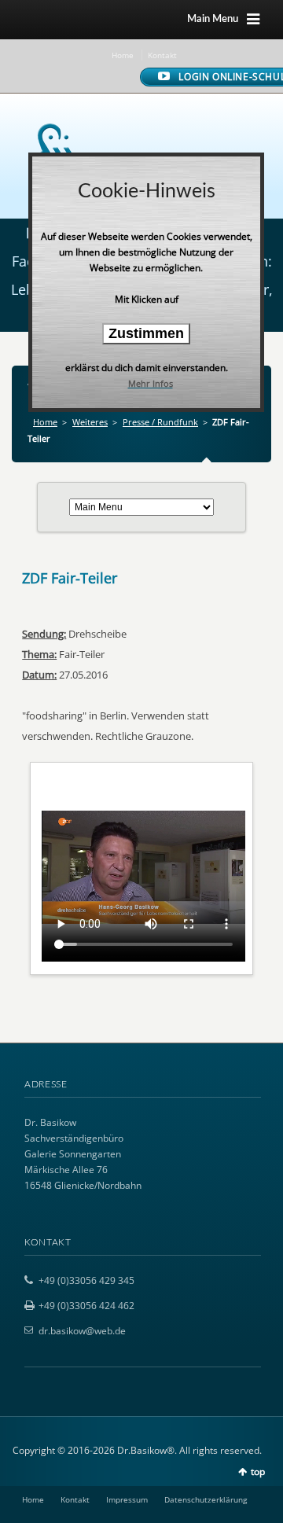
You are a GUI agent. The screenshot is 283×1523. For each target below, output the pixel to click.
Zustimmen (146, 333)
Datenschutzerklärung (205, 1499)
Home (123, 55)
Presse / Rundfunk (160, 422)
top (258, 1471)
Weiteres (90, 422)
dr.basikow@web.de (82, 1330)
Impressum (127, 1499)
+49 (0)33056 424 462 (86, 1305)
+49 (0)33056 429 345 (86, 1280)
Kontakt (162, 55)
